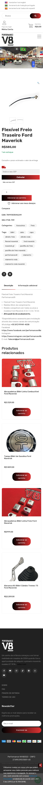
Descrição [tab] (8, 285)
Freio (33, 226)
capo (32, 232)
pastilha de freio (26, 246)
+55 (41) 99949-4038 (20, 324)
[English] (6, 2)
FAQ (3, 689)
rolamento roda (11, 260)
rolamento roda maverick (15, 264)
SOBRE (4, 685)
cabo (22, 232)
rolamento (27, 255)
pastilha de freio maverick (15, 250)
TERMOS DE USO (8, 697)
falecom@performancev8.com (21, 339)
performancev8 (11, 255)
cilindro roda (25, 237)
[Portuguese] (6, 5)
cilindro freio (10, 237)
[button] (38, 83)
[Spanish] (6, 8)
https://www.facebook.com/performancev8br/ (22, 330)
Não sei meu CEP (9, 182)
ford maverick (29, 241)
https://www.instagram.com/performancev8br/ (22, 336)
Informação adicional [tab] (27, 285)
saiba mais (21, 664)
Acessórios (20, 226)
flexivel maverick (11, 241)
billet (12, 232)
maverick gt (9, 246)
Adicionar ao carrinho (16, 198)
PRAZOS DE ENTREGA (10, 693)
